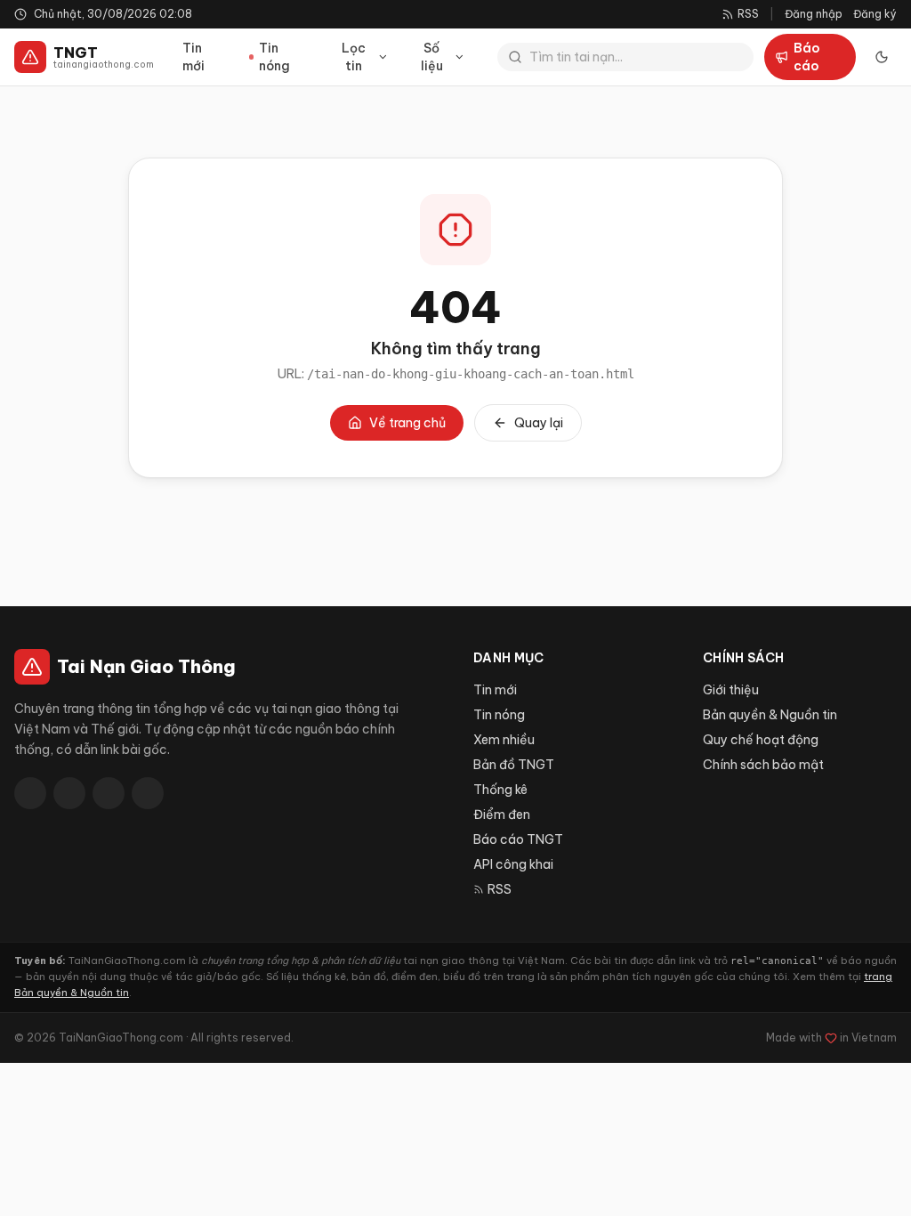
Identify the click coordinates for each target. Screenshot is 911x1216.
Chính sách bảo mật (763, 765)
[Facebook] (30, 793)
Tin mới (193, 57)
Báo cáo (807, 57)
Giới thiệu (731, 690)
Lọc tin (354, 57)
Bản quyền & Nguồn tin (770, 715)
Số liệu (432, 57)
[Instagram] (148, 793)
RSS (500, 889)
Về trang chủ (407, 423)
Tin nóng (274, 57)
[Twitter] (69, 793)
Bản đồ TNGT (513, 765)
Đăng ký (875, 13)
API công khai (513, 864)
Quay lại (538, 423)
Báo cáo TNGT (518, 839)
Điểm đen (501, 815)
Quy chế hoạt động (760, 740)
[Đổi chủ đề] (882, 57)
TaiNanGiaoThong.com (121, 1037)
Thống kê (500, 790)
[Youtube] (109, 793)
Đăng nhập (813, 13)
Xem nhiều (504, 740)
